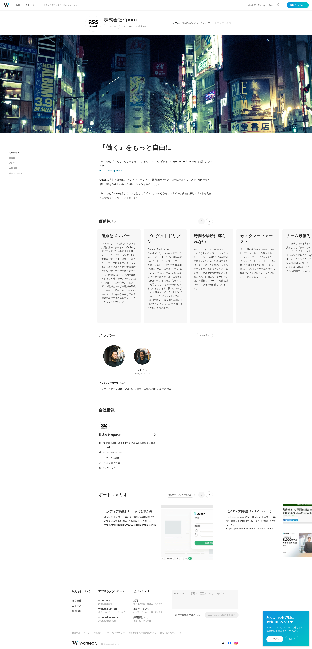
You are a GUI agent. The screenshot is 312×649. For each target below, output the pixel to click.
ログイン (275, 639)
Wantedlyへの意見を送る (221, 615)
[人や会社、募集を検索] (278, 5)
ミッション (14, 152)
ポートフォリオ (16, 173)
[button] (81, 591)
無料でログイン (298, 5)
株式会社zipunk (121, 20)
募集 (228, 22)
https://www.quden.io (111, 170)
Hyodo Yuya (108, 382)
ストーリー (218, 22)
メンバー (205, 22)
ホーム (176, 22)
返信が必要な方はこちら (187, 615)
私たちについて (190, 22)
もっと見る (205, 335)
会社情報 (13, 168)
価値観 (12, 157)
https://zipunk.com (129, 26)
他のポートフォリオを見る (180, 494)
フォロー (112, 26)
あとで (292, 639)
